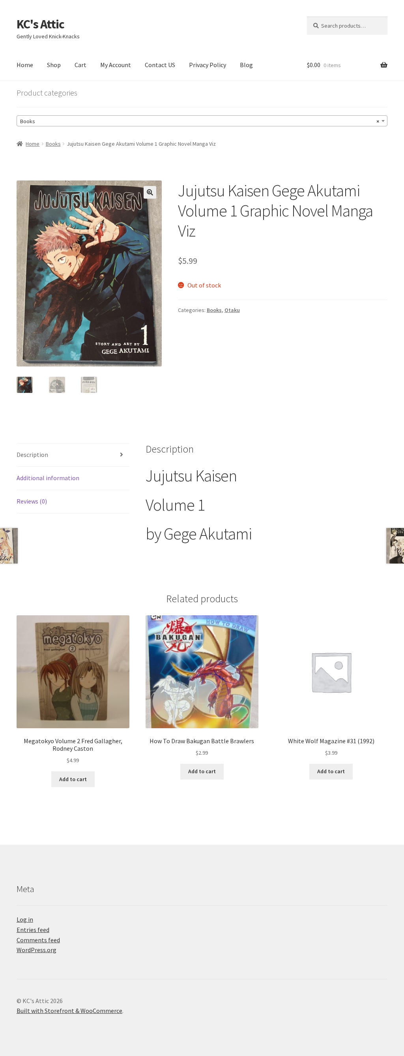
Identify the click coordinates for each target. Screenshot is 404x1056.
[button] (150, 192)
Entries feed (33, 930)
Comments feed (38, 940)
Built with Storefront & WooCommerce (69, 1011)
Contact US (160, 65)
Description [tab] (32, 454)
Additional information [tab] (48, 478)
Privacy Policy (207, 65)
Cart (80, 65)
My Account (115, 65)
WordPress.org (36, 950)
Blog (246, 65)
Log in (25, 919)
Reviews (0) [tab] (32, 501)
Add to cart (73, 779)
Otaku (232, 310)
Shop (54, 65)
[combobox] (202, 120)
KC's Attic (40, 24)
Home (25, 65)
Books (53, 143)
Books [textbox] (199, 121)
